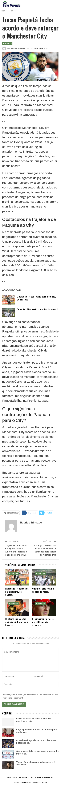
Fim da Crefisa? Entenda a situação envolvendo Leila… (33, 720)
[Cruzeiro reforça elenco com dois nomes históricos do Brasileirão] (8, 743)
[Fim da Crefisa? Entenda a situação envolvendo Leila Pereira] (8, 722)
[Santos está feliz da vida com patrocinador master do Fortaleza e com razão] (8, 754)
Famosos (7, 43)
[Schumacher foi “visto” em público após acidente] (44, 607)
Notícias (13, 573)
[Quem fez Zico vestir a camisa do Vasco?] (8, 312)
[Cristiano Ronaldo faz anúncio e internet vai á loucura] (17, 607)
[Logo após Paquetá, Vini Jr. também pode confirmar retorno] (8, 732)
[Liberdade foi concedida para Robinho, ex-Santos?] (8, 300)
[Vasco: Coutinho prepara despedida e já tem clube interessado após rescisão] (8, 765)
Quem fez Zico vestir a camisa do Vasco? (37, 309)
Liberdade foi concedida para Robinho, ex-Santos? (36, 298)
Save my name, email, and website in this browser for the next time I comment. (30, 696)
